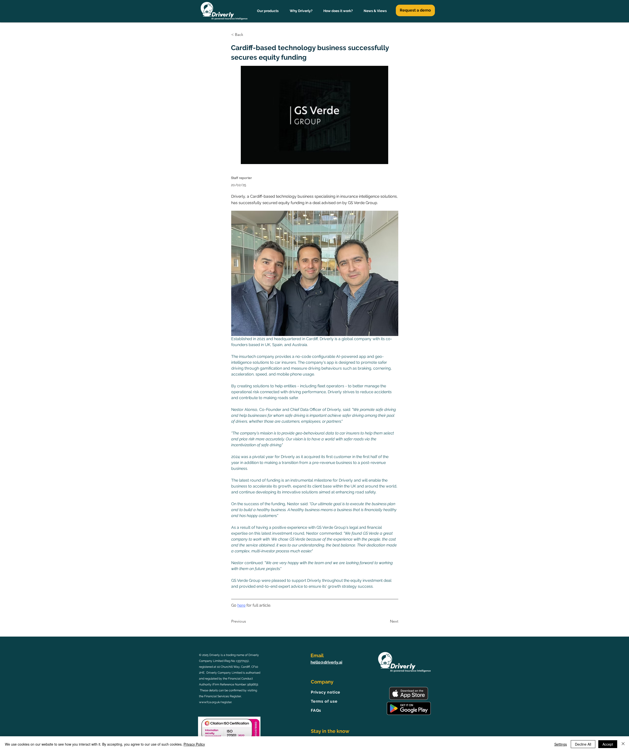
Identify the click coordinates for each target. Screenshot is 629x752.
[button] (247, 35)
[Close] (623, 744)
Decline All (583, 744)
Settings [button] (560, 744)
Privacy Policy (194, 744)
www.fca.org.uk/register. (215, 702)
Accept (607, 744)
